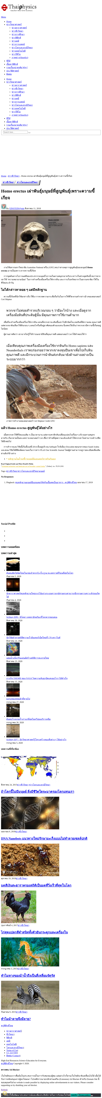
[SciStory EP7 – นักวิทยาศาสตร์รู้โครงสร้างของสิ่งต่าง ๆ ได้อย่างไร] (13, 737)
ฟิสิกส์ (9, 1038)
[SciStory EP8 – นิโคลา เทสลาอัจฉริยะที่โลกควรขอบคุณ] (13, 614)
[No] (92, 1095)
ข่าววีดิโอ (16, 54)
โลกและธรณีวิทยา (15, 1047)
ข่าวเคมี (15, 41)
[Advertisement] (51, 153)
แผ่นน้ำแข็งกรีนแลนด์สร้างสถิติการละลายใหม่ (27, 658)
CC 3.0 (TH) (11, 1053)
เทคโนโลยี (11, 1044)
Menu (3, 17)
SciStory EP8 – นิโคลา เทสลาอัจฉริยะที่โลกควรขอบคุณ (31, 617)
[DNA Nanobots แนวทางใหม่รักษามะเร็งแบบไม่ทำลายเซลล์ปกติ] (51, 813)
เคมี (8, 1041)
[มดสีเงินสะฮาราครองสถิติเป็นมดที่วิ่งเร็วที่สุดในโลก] (51, 860)
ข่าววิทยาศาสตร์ (14, 24)
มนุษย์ (42, 471)
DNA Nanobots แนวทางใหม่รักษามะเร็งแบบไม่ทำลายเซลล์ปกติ (44, 838)
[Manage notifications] (5, 1093)
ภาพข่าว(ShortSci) (20, 57)
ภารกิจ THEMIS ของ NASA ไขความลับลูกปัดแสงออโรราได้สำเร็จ (36, 678)
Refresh (4, 1090)
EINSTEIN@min (16, 208)
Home (9, 21)
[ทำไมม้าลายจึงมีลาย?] (51, 995)
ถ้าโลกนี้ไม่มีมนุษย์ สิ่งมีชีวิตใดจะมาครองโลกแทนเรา (37, 791)
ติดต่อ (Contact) (13, 1056)
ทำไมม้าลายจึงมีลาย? (16, 1019)
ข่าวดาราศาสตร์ (19, 28)
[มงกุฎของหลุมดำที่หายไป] (13, 696)
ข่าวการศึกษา (18, 34)
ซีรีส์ (8, 61)
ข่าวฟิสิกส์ (16, 38)
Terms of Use (12, 1050)
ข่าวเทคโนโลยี (19, 51)
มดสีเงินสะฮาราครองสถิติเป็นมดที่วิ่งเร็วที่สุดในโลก (36, 885)
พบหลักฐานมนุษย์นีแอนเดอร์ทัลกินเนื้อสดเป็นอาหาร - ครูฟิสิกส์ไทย (46, 482)
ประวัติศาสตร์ (12, 71)
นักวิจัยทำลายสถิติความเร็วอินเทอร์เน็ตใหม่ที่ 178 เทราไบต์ (33, 637)
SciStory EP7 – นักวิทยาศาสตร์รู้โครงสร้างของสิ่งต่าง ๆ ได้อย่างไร (36, 739)
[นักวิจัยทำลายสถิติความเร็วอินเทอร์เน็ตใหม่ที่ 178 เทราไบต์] (13, 635)
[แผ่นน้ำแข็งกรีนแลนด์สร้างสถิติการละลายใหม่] (13, 655)
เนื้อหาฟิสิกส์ (12, 64)
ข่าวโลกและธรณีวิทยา (22, 48)
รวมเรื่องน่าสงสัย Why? (17, 67)
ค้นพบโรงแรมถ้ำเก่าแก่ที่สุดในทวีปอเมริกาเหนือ (28, 719)
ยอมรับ (74, 1095)
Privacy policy (84, 1095)
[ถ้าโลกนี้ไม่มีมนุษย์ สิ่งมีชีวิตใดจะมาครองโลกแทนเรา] (51, 768)
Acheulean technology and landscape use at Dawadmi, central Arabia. (23, 466)
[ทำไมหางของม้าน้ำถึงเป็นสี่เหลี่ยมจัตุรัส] (51, 952)
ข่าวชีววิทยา (17, 31)
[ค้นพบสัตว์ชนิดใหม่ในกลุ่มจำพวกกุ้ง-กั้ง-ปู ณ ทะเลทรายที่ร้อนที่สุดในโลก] (13, 570)
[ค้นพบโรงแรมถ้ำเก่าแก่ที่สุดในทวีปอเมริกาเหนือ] (13, 716)
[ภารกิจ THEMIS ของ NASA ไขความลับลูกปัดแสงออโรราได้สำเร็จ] (13, 675)
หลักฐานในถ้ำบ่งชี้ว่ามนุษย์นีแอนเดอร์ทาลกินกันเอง (32, 459)
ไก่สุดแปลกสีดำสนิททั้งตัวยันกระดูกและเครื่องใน (34, 932)
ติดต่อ (9, 74)
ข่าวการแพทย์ (18, 44)
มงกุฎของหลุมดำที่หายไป (18, 699)
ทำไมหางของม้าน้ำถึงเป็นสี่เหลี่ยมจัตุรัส (28, 975)
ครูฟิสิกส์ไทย (7, 1025)
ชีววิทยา (10, 1034)
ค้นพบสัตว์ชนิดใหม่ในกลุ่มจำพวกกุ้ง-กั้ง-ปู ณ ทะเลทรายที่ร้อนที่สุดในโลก (39, 573)
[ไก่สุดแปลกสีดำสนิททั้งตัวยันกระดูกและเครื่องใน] (51, 907)
